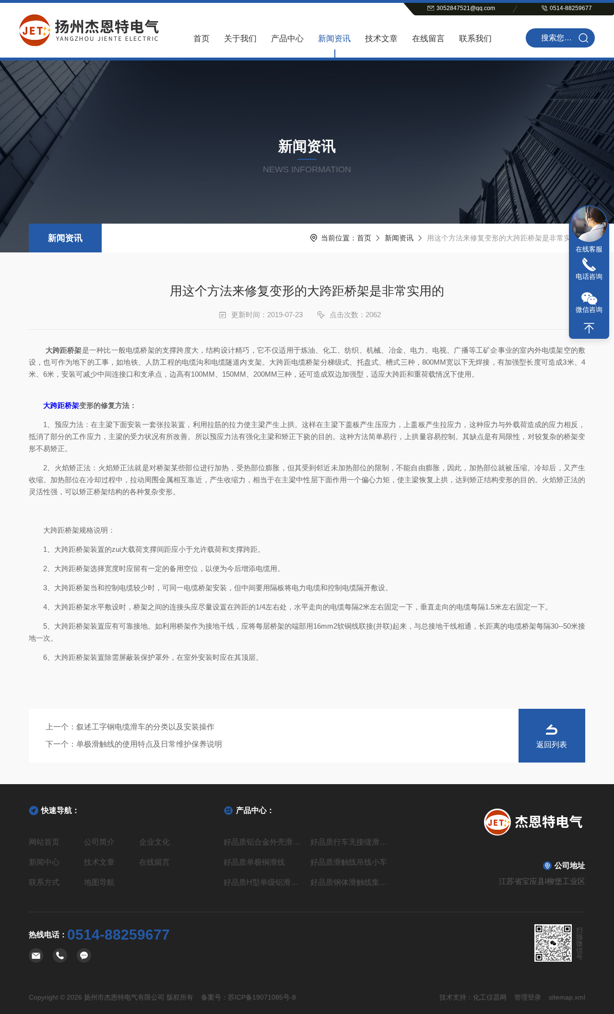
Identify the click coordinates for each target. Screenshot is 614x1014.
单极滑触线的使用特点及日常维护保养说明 (149, 744)
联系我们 (475, 38)
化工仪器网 (490, 997)
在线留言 (428, 38)
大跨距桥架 (61, 405)
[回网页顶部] (589, 328)
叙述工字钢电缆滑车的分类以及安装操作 (145, 727)
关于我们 (240, 38)
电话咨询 (589, 276)
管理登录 (527, 997)
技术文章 (381, 38)
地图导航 (99, 882)
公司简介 (99, 842)
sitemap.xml (567, 997)
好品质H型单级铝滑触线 (264, 882)
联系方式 (44, 882)
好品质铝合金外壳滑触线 (264, 842)
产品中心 (287, 38)
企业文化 (154, 842)
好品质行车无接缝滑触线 (350, 842)
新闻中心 (44, 862)
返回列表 (551, 744)
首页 (201, 38)
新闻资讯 (334, 38)
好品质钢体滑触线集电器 (350, 882)
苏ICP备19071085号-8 (262, 997)
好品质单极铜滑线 (254, 862)
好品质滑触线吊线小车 (348, 862)
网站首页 (44, 842)
